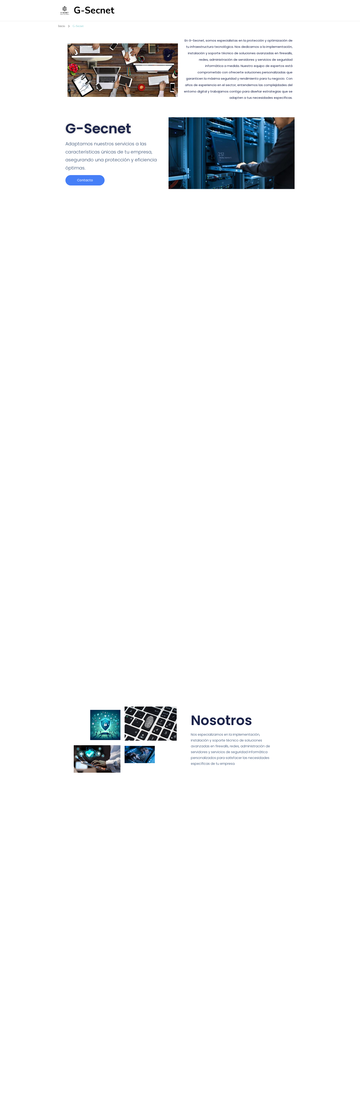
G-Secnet (94, 10)
